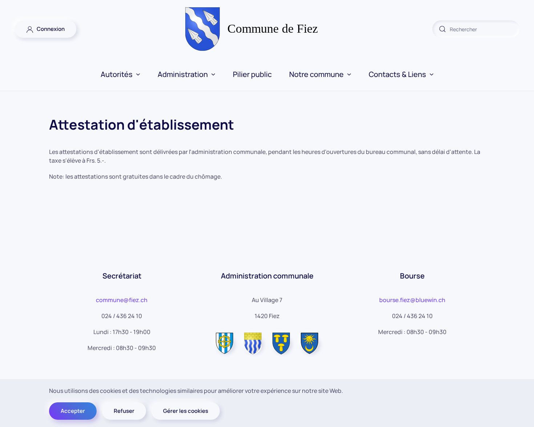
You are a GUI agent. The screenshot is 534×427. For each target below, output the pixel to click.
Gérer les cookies (185, 411)
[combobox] (475, 29)
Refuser (124, 411)
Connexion (49, 29)
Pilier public (252, 74)
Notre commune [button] (316, 74)
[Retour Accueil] (267, 29)
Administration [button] (183, 74)
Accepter (73, 411)
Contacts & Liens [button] (397, 74)
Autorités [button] (117, 74)
